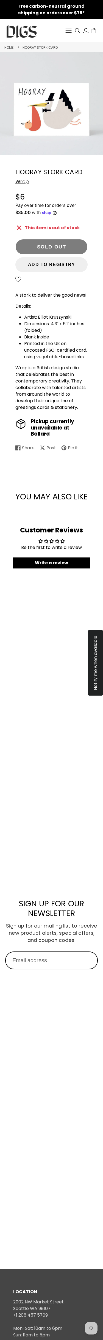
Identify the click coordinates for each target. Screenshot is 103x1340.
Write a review (51, 563)
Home (8, 47)
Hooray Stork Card (40, 47)
